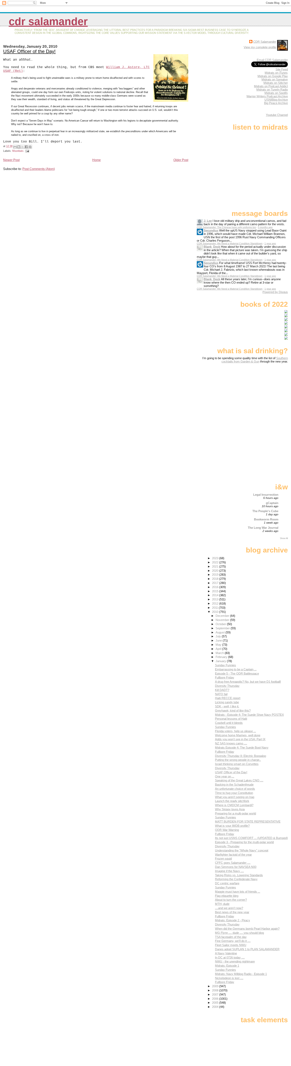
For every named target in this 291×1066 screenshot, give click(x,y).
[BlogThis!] (19, 147)
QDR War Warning (227, 830)
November (223, 620)
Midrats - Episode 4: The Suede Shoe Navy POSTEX (249, 714)
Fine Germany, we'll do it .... (233, 941)
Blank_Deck (212, 246)
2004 (215, 1006)
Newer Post (11, 160)
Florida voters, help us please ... (235, 731)
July (219, 636)
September (223, 628)
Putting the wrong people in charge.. (238, 759)
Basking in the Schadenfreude (234, 784)
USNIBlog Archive (276, 99)
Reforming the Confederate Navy (236, 879)
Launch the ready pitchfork (232, 801)
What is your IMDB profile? (232, 825)
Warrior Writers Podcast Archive (267, 96)
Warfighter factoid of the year (233, 854)
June (219, 640)
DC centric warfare (227, 883)
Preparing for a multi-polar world (235, 813)
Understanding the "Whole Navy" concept (241, 850)
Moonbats (18, 150)
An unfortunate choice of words (235, 788)
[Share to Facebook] (26, 147)
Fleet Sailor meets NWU (230, 945)
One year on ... (224, 776)
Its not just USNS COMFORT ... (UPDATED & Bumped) (251, 838)
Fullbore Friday (224, 677)
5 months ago (265, 227)
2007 (215, 994)
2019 (215, 574)
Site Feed (282, 69)
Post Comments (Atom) (38, 169)
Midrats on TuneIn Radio (272, 89)
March (220, 653)
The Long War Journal (263, 527)
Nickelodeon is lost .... (229, 978)
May (219, 644)
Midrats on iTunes (276, 72)
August (220, 632)
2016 (215, 587)
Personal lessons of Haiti (231, 718)
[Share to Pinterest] (30, 147)
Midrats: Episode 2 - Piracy (232, 920)
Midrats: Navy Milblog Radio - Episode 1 (241, 974)
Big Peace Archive (276, 103)
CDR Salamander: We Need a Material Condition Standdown (229, 243)
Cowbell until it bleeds (229, 722)
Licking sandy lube (227, 702)
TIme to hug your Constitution (234, 793)
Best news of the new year (232, 912)
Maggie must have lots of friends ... (237, 891)
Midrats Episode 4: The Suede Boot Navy (241, 747)
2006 (215, 998)
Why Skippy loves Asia (230, 809)
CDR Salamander (48, 21)
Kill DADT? (222, 690)
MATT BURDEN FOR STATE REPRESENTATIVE (248, 821)
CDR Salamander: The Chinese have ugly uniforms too (226, 227)
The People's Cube (265, 511)
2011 (215, 607)
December (223, 615)
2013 (215, 599)
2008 (215, 990)
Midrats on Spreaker (275, 79)
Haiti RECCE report (227, 698)
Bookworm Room (266, 519)
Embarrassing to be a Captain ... (236, 669)
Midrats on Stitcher (275, 82)
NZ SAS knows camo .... (231, 743)
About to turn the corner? (231, 899)
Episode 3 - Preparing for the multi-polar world (244, 842)
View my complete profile (260, 47)
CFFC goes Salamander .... (232, 862)
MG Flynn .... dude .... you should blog (239, 932)
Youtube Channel (277, 115)
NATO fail (221, 694)
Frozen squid (223, 858)
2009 (215, 986)
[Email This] (15, 147)
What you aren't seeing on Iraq (234, 797)
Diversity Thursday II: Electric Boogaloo (240, 755)
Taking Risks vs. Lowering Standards (239, 875)
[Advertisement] (263, 394)
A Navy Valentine (226, 953)
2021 (215, 566)
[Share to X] (23, 147)
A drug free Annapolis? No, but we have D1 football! (248, 681)
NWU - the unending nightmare (235, 961)
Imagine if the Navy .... (229, 871)
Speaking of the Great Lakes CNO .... (239, 780)
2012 (215, 603)
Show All (284, 538)
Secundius (211, 230)
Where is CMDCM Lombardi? (234, 805)
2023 (215, 558)
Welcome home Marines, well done (237, 735)
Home (96, 160)
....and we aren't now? (229, 908)
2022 (215, 562)
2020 (215, 570)
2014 (215, 595)
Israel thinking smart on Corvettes (237, 764)
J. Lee (208, 220)
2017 (215, 583)
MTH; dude (222, 904)
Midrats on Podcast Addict (271, 86)
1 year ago (270, 243)
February (222, 657)
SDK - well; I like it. (227, 706)
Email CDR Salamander (272, 60)
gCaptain (272, 503)
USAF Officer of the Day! (29, 51)
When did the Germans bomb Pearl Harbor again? (247, 928)
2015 (215, 591)
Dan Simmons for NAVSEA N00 (235, 867)
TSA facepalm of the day (231, 937)
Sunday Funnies (225, 665)
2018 (215, 578)
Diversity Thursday (227, 685)
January (221, 661)
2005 (215, 1002)
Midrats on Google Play (273, 76)
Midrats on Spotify (276, 93)
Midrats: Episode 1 (227, 965)
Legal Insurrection (265, 494)
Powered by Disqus (275, 292)
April (219, 648)
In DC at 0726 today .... (230, 957)
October (221, 624)
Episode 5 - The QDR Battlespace (237, 673)
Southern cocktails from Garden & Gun (255, 359)
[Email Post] (26, 150)
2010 (215, 611)
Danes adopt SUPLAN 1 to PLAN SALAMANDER (247, 949)
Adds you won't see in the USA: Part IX (240, 739)
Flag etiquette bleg (226, 895)
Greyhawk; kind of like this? (233, 710)
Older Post (180, 160)
